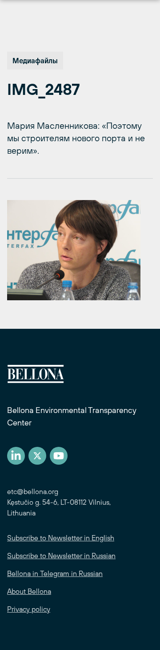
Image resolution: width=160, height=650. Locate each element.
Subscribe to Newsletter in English (60, 538)
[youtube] (59, 456)
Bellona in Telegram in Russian (55, 573)
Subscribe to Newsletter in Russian (61, 556)
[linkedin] (16, 456)
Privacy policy (28, 609)
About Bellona (29, 591)
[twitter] (37, 456)
